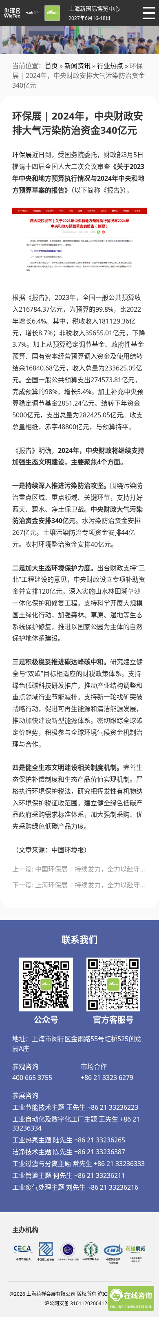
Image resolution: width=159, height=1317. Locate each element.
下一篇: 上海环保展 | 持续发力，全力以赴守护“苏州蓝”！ (79, 884)
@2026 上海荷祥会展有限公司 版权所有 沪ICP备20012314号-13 (79, 1293)
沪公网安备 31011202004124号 (79, 1303)
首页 (51, 65)
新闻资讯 (77, 65)
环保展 (22, 154)
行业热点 (110, 65)
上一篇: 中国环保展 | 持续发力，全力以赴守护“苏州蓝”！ (79, 869)
